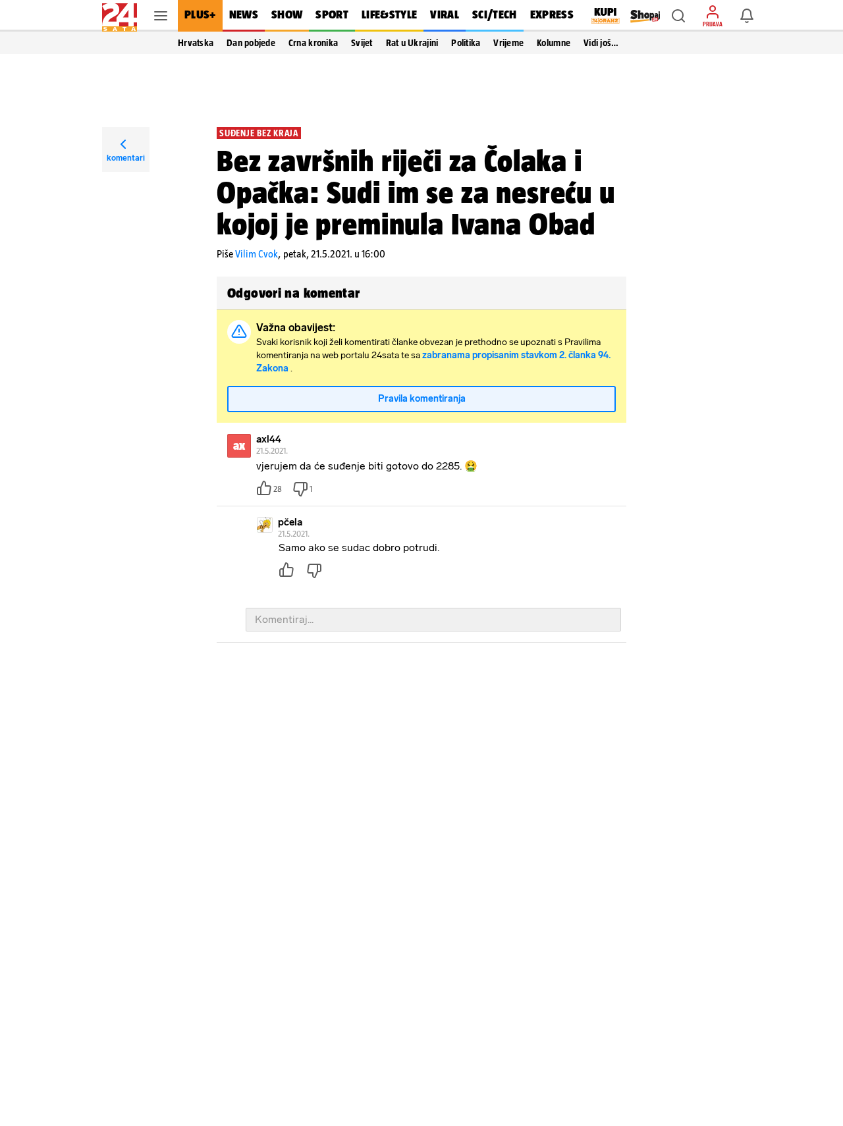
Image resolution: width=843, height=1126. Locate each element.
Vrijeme (508, 43)
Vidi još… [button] (601, 43)
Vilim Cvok (256, 253)
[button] (678, 16)
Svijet (362, 43)
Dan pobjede (251, 43)
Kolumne (553, 43)
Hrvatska (195, 43)
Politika (465, 43)
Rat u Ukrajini (412, 43)
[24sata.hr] (119, 16)
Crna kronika (313, 43)
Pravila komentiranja (422, 398)
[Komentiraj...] (433, 619)
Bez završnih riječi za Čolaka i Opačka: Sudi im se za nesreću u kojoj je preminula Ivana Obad (416, 192)
